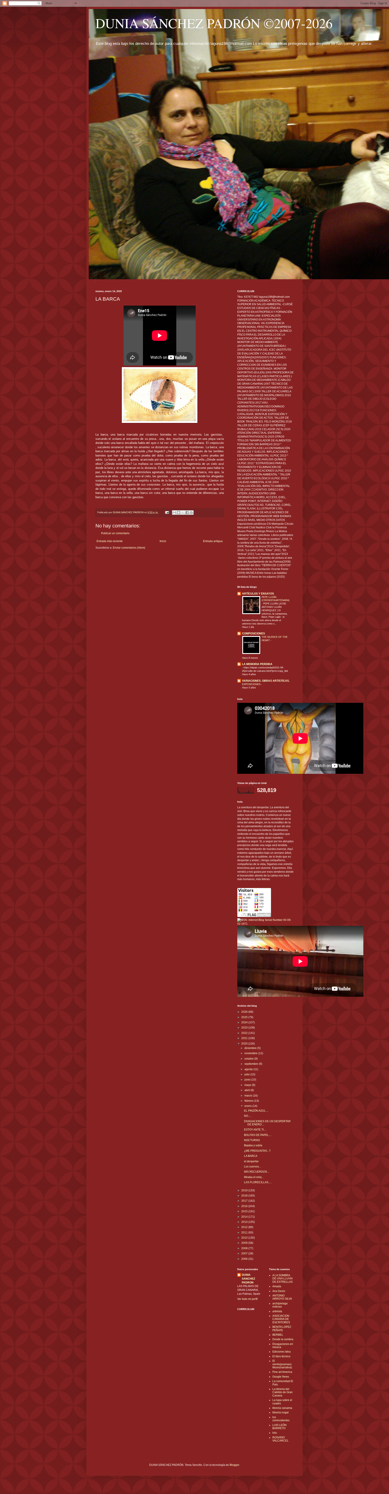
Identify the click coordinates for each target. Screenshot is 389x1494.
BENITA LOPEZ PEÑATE (281, 1328)
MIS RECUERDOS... (256, 1171)
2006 (244, 1258)
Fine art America (282, 1372)
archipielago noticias (280, 1305)
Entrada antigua (213, 541)
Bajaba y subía (253, 1145)
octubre (249, 1058)
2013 (244, 1222)
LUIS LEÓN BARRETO (279, 1427)
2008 (244, 1248)
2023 (244, 1027)
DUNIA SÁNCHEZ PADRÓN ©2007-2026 (213, 23)
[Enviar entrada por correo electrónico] (167, 512)
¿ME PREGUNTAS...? (257, 1150)
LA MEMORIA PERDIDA (257, 664)
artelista (277, 1311)
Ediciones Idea (281, 1351)
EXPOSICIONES (251, 684)
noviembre (251, 1053)
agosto (248, 1069)
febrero (249, 1100)
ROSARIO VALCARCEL (280, 1439)
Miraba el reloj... (254, 1177)
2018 (244, 1195)
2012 (244, 1227)
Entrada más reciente (110, 541)
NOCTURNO (252, 1140)
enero (248, 1106)
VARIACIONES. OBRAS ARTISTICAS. (265, 680)
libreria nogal (280, 1412)
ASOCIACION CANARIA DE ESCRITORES (281, 1319)
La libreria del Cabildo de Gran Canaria (282, 1392)
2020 (244, 1043)
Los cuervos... (252, 1166)
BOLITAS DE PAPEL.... (257, 1135)
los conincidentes (280, 1419)
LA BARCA (250, 1156)
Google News (280, 1376)
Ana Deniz (278, 1291)
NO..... (247, 1115)
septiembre (251, 1063)
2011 (244, 1232)
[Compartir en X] (183, 512)
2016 (244, 1206)
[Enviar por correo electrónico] (174, 512)
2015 (244, 1211)
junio (247, 1079)
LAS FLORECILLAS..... (258, 1182)
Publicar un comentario (115, 533)
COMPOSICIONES (253, 633)
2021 (244, 1038)
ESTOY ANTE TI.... (255, 1129)
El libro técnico (281, 1356)
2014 (244, 1216)
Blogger (234, 1465)
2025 (244, 1017)
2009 (244, 1242)
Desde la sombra (282, 1339)
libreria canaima (282, 1408)
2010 (244, 1237)
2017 (244, 1200)
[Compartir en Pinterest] (191, 512)
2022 (244, 1033)
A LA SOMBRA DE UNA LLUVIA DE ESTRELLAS (282, 1278)
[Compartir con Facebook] (187, 512)
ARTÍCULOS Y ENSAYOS (258, 593)
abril (247, 1090)
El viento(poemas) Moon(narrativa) (282, 1364)
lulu (274, 1432)
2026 (244, 1011)
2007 (244, 1253)
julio (247, 1074)
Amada (276, 1286)
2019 (244, 1190)
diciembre (250, 1048)
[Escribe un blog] (178, 512)
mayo (248, 1085)
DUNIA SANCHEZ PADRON (248, 1278)
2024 (244, 1022)
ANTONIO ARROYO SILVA (282, 1297)
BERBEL (277, 1334)
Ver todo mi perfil (247, 1299)
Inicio (163, 541)
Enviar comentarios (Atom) (129, 547)
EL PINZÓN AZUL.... (256, 1110)
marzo (248, 1095)
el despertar (251, 1161)
